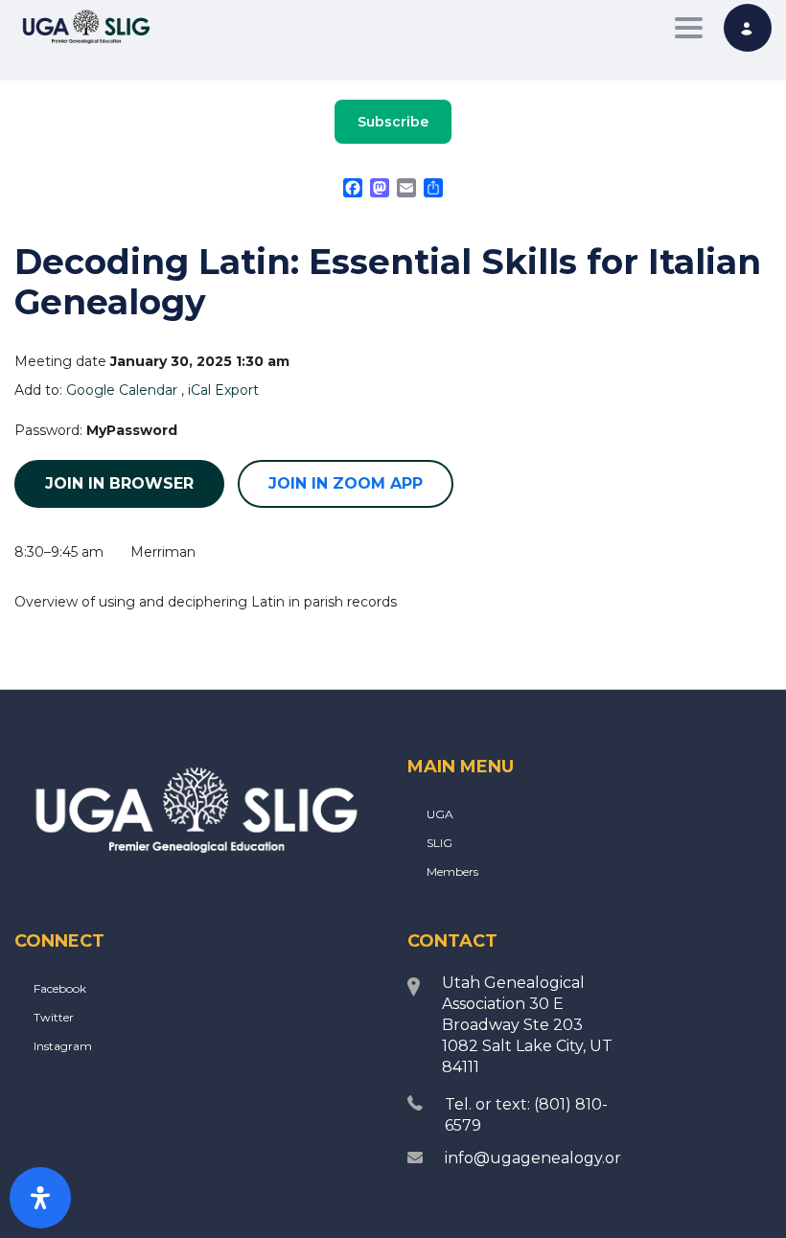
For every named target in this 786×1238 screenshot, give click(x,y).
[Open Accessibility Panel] (40, 1197)
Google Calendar (121, 390)
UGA (440, 814)
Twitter (54, 1017)
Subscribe (393, 121)
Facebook (60, 988)
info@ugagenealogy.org (538, 1158)
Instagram (63, 1046)
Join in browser (119, 483)
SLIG (439, 843)
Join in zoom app (345, 483)
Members (452, 871)
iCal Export (223, 390)
